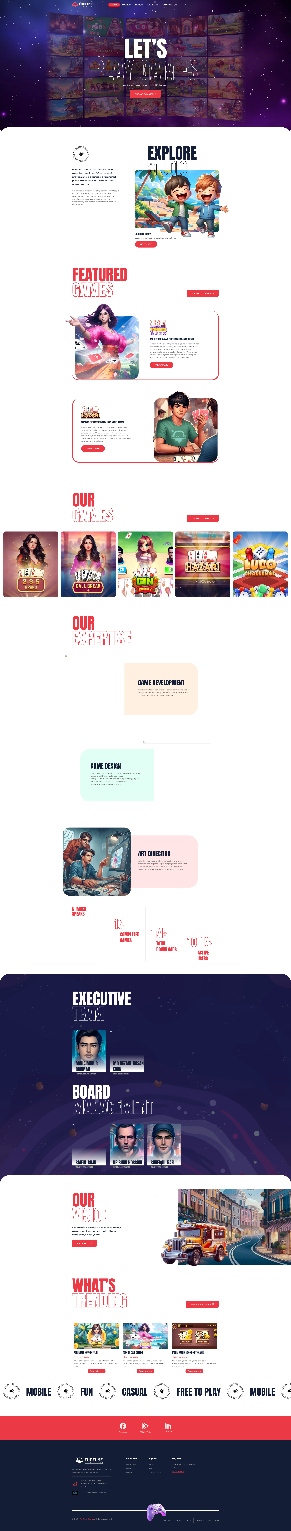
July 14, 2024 (131, 1357)
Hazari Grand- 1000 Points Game (193, 605)
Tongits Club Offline (133, 1352)
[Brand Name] (123, 1428)
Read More (95, 1371)
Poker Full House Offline (86, 1352)
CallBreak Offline (72, 603)
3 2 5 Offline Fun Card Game (18, 605)
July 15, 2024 (83, 1357)
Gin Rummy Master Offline (135, 603)
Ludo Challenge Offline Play (248, 605)
